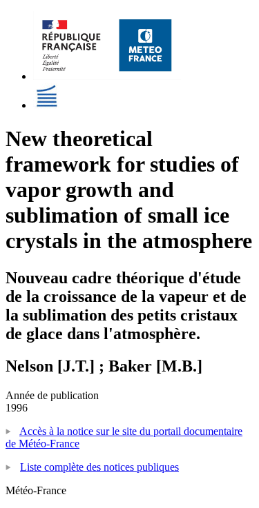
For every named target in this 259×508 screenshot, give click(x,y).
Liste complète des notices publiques (99, 467)
